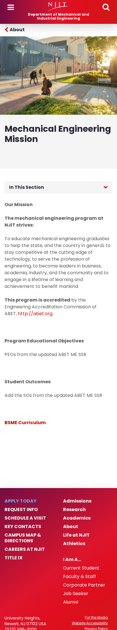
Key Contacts (23, 526)
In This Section (26, 187)
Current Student (81, 568)
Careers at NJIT (25, 549)
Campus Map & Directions (23, 538)
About (17, 29)
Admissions (77, 501)
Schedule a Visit (25, 518)
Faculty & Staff (79, 576)
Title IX (13, 558)
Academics (77, 518)
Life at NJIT (76, 535)
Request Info (21, 509)
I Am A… (72, 559)
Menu (11, 7)
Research (74, 509)
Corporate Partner (84, 585)
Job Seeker (75, 593)
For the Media (96, 617)
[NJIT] (58, 6)
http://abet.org (35, 313)
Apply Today (21, 501)
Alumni (70, 602)
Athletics (74, 544)
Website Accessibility (90, 623)
